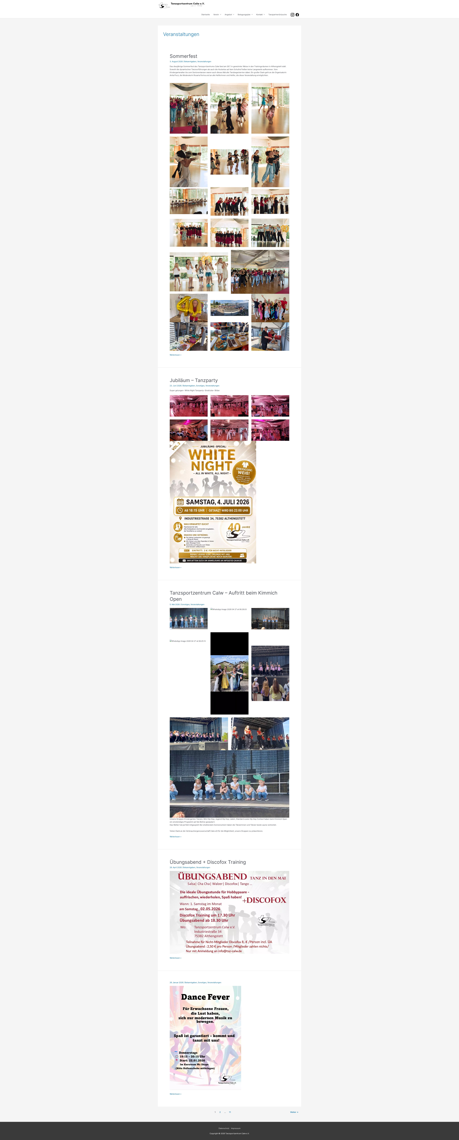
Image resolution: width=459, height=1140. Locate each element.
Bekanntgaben (190, 61)
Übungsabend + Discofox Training (208, 862)
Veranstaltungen (204, 61)
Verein (216, 14)
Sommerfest (183, 56)
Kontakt (259, 14)
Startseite (205, 14)
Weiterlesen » (175, 355)
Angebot (228, 14)
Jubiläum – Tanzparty (194, 380)
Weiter (294, 1112)
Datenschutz (224, 1128)
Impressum (235, 1128)
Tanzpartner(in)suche (277, 14)
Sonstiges (200, 386)
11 (230, 1112)
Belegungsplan (244, 14)
